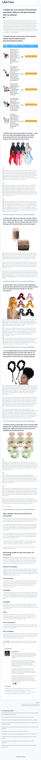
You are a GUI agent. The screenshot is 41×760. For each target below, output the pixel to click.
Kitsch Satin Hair (10, 218)
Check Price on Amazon (31, 56)
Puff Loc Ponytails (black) (26, 356)
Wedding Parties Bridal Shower (14, 430)
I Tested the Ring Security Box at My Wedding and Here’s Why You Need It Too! (19, 734)
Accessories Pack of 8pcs (20, 139)
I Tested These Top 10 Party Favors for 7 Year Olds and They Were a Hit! (17, 717)
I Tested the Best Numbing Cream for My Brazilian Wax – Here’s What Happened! (20, 691)
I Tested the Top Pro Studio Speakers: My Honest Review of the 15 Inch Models (19, 719)
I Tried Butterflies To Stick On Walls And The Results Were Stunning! (18, 690)
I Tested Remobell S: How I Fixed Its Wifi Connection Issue (14, 731)
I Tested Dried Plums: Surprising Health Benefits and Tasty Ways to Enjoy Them (20, 688)
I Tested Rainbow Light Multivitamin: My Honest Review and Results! (18, 693)
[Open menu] (39, 2)
